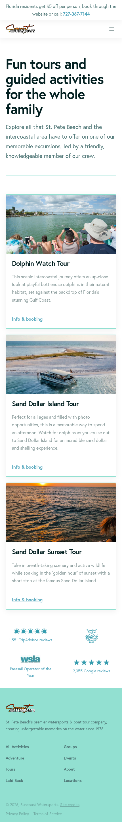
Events (70, 758)
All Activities (17, 746)
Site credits (69, 804)
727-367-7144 (76, 14)
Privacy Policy (17, 813)
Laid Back (14, 780)
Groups (70, 746)
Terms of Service (47, 813)
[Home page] (20, 29)
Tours (10, 769)
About (69, 769)
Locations (73, 780)
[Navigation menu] (111, 29)
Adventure (15, 758)
